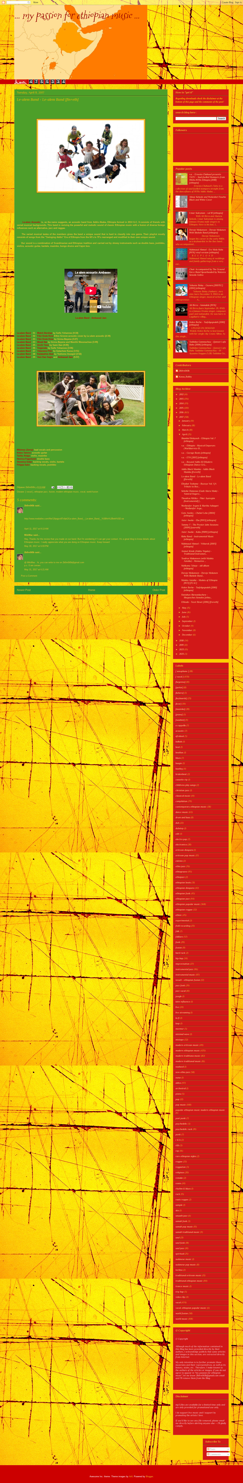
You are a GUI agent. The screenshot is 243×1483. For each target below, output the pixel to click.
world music (182, 1318)
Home (91, 590)
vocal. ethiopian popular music (191, 1308)
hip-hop (179, 958)
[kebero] (179, 693)
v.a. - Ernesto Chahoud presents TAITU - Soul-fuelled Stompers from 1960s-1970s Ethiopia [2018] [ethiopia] (207, 178)
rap (177, 1150)
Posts (212, 1449)
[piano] (179, 714)
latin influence (183, 1001)
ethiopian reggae (184, 909)
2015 (181, 408)
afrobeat (180, 736)
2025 (182, 654)
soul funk (180, 1242)
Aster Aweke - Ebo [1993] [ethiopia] (198, 520)
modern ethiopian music (67, 491)
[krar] (178, 703)
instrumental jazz (184, 969)
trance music (182, 1286)
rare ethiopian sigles (186, 1156)
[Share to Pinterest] (71, 487)
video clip (180, 1297)
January (186, 420)
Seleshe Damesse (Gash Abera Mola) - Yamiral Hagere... (200, 492)
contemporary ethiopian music (191, 806)
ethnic (179, 915)
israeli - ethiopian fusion (188, 980)
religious (180, 1172)
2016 (181, 412)
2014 (181, 403)
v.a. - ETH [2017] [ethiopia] (194, 457)
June (184, 612)
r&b (177, 1145)
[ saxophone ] (182, 671)
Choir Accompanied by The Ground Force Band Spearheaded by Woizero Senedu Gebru (207, 272)
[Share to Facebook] (68, 487)
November (187, 630)
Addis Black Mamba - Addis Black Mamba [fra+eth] (198, 470)
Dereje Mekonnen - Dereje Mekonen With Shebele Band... (199, 574)
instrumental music (185, 974)
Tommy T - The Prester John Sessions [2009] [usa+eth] (199, 526)
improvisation (182, 963)
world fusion (92, 491)
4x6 (131, 1476)
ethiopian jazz (41, 491)
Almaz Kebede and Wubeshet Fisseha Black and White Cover (207, 198)
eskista (179, 861)
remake (179, 1178)
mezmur (180, 1028)
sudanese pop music (186, 1264)
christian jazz (182, 790)
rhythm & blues (183, 1188)
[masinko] (180, 709)
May (184, 607)
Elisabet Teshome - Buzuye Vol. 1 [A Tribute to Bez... (198, 485)
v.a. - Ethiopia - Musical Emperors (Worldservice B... (198, 447)
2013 (181, 398)
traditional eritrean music (189, 1275)
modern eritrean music (187, 1045)
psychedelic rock (184, 1129)
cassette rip (181, 779)
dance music (182, 812)
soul (178, 1237)
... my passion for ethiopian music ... (76, 15)
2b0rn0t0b (29, 505)
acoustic (180, 731)
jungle (179, 996)
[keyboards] (181, 698)
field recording (183, 925)
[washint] (180, 720)
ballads (179, 741)
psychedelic (181, 1123)
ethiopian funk (183, 893)
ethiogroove (181, 871)
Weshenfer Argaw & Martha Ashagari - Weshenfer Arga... (200, 507)
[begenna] (180, 682)
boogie (179, 763)
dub (177, 823)
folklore (179, 936)
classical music (183, 795)
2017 (181, 417)
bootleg (179, 768)
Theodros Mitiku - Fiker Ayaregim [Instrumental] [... (198, 499)
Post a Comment (29, 576)
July (184, 616)
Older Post (159, 590)
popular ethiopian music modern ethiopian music (200, 1110)
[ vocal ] (29, 491)
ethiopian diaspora (185, 888)
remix (178, 1183)
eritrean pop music (185, 855)
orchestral (181, 1088)
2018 (181, 640)
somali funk (181, 1221)
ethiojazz (180, 877)
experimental (182, 920)
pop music (181, 1104)
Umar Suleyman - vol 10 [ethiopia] (206, 213)
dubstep (179, 828)
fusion (52, 491)
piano (178, 1093)
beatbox (179, 752)
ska (177, 1210)
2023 (182, 649)
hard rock (180, 953)
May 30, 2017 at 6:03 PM (36, 546)
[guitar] (179, 687)
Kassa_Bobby (185, 376)
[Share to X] (65, 487)
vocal (82, 491)
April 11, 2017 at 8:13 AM (36, 528)
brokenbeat (181, 774)
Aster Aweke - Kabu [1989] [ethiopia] (199, 532)
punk (178, 1134)
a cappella (181, 725)
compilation (181, 801)
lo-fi (178, 1018)
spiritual (180, 1253)
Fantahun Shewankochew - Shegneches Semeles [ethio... (196, 596)
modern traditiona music (188, 1055)
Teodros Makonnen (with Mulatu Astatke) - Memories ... (197, 560)
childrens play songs (186, 785)
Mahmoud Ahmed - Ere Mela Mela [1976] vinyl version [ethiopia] (206, 251)
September (187, 621)
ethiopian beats (183, 882)
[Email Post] (52, 487)
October (186, 625)
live (177, 1007)
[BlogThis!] (61, 487)
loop (178, 1023)
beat (178, 747)
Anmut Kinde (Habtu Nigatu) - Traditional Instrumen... (196, 552)
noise (178, 1077)
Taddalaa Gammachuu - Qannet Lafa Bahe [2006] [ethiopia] (207, 343)
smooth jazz (181, 1215)
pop (177, 1099)
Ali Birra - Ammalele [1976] (202, 305)
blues (178, 758)
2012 (181, 394)
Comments (215, 1454)
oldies (178, 1083)
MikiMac (28, 535)
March (185, 430)
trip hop (180, 1291)
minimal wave (182, 1034)
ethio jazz (180, 866)
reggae (179, 1161)
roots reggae (182, 1199)
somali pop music (184, 1226)
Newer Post (24, 590)
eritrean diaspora (184, 850)
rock (178, 1194)
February (187, 425)
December (187, 634)
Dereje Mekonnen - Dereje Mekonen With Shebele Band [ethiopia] (207, 231)
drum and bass (183, 817)
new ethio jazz (183, 1072)
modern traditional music (188, 1061)
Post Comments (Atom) (97, 598)
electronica (181, 844)
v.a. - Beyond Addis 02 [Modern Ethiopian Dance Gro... (196, 463)
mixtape (180, 1039)
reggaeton (181, 1167)
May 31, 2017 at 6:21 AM (36, 569)
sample (179, 1205)
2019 (181, 645)
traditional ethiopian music (189, 1280)
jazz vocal (180, 991)
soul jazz (180, 1248)
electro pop (181, 839)
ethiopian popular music (188, 904)
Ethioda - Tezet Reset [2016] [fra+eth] (199, 602)
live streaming (183, 1012)
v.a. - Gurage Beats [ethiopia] (195, 452)
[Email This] (58, 487)
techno (179, 1270)
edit (177, 833)
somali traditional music (188, 1232)
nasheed (180, 1066)
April (185, 434)
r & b (178, 1140)
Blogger (149, 1476)
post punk (181, 1118)
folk (177, 931)
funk (178, 942)
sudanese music (183, 1259)
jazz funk (180, 985)
